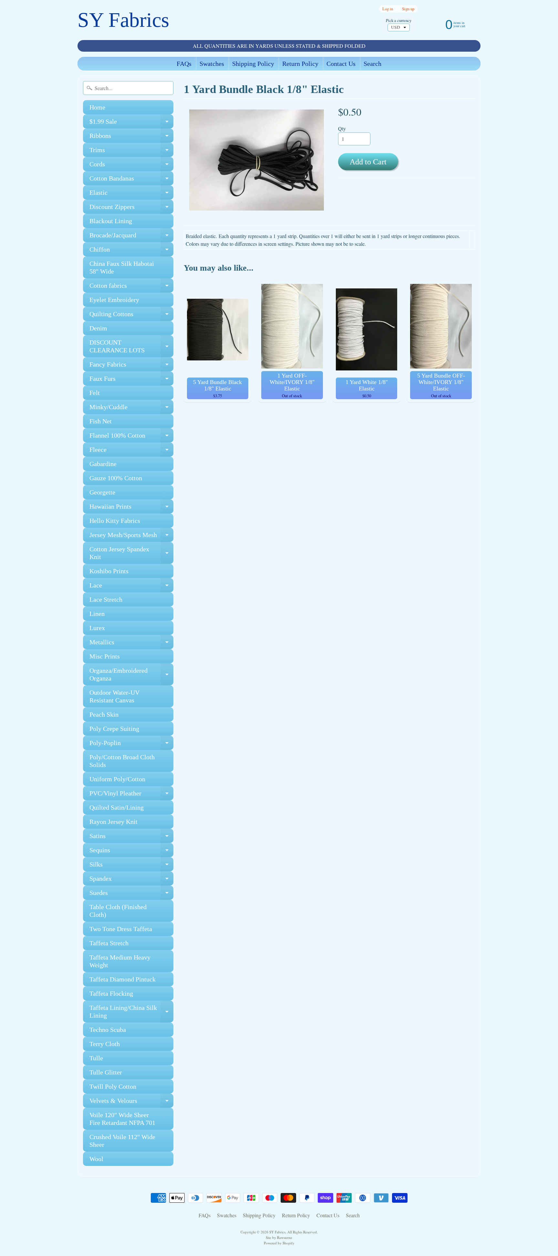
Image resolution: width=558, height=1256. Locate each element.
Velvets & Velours (131, 1102)
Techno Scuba (107, 1029)
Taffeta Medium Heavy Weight (119, 961)
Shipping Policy (253, 63)
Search (372, 63)
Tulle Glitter (105, 1072)
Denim (98, 328)
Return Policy (300, 63)
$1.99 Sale (131, 123)
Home (97, 107)
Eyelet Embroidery (114, 299)
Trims (131, 151)
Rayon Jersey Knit (113, 821)
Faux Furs (131, 380)
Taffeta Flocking (111, 993)
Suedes (131, 894)
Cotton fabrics (131, 287)
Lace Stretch (105, 599)
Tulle (96, 1058)
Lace (131, 587)
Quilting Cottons (131, 315)
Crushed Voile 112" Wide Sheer (122, 1140)
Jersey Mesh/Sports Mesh (131, 536)
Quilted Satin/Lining (116, 807)
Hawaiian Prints (131, 508)
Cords (131, 166)
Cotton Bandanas (131, 180)
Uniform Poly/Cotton (117, 779)
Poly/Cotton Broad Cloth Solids (122, 760)
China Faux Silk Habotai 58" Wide (121, 267)
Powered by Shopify (279, 1242)
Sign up (408, 9)
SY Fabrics (123, 19)
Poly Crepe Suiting (114, 728)
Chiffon (131, 251)
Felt (94, 392)
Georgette (102, 492)
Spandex (131, 880)
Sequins (131, 851)
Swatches (212, 63)
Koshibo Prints (109, 571)
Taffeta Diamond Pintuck (122, 979)
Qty (342, 128)
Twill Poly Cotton (112, 1086)
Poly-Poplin (131, 744)
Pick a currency (398, 20)
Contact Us (341, 63)
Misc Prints (104, 656)
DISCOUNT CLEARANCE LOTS (131, 346)
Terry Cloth (104, 1043)
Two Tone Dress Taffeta (120, 928)
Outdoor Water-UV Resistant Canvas (114, 696)
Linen (97, 613)
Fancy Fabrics (131, 366)
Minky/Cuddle (131, 408)
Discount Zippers (131, 208)
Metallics (131, 643)
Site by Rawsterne (279, 1237)
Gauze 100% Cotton (115, 478)
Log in (387, 9)
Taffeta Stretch (109, 943)
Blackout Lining (110, 220)
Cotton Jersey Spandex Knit (131, 553)
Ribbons (131, 137)
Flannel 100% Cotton (131, 437)
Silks (131, 866)
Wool (96, 1158)
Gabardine (103, 463)
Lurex (97, 627)
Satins (131, 837)
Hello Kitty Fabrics (114, 520)
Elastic (131, 194)
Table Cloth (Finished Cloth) (118, 910)
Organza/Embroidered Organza (131, 674)
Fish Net (100, 421)
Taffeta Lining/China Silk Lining (131, 1012)
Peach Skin (104, 714)
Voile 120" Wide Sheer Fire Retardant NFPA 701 (122, 1118)
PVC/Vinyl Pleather (131, 795)
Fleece (131, 451)
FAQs (184, 63)
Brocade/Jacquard (131, 237)
